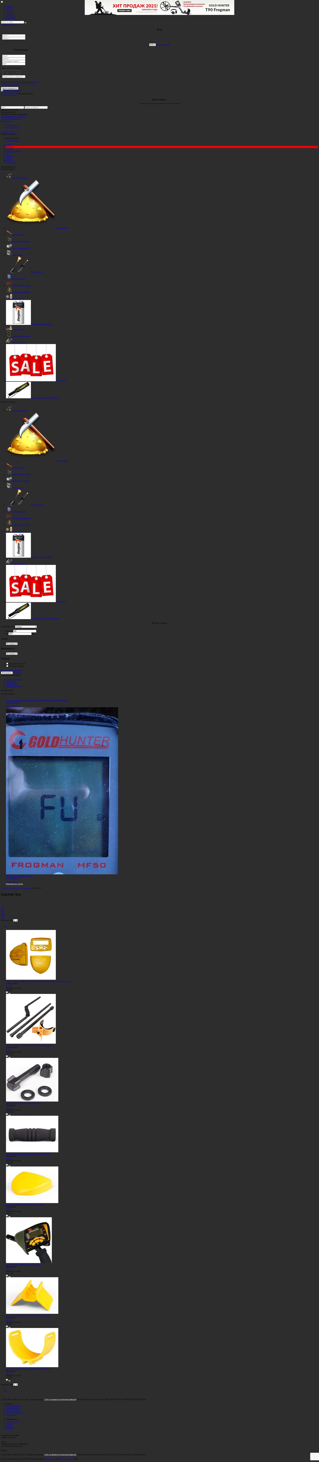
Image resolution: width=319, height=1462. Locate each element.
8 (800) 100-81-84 (9, 94)
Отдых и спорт (18, 343)
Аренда (9, 160)
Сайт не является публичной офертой (60, 1399)
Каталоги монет (19, 279)
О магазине (11, 18)
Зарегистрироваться (9, 88)
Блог (8, 154)
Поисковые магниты (21, 248)
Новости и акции (13, 151)
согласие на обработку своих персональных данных (20, 82)
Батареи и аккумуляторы (41, 324)
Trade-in (9, 145)
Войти (152, 45)
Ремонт (9, 158)
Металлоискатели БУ (21, 285)
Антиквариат (18, 329)
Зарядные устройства (21, 336)
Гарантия (10, 156)
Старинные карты (13, 679)
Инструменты (37, 272)
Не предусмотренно (16, 664)
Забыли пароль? (163, 45)
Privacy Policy (50, 1459)
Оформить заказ (8, 132)
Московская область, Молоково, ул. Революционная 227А (14, 117)
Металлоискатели (19, 178)
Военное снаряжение (21, 292)
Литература (11, 682)
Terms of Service (66, 1459)
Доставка (10, 13)
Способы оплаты (13, 1421)
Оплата (9, 11)
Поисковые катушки (21, 241)
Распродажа (61, 380)
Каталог (9, 9)
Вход (15, 25)
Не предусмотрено (16, 666)
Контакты (10, 15)
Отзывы (9, 149)
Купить (9, 986)
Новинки (10, 147)
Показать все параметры (11, 670)
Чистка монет (18, 299)
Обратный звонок (25, 94)
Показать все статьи (14, 884)
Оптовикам (11, 163)
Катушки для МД (13, 1410)
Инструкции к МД (14, 686)
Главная (9, 6)
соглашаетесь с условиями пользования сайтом (18, 84)
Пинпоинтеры (18, 235)
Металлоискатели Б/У (21, 518)
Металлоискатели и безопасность (45, 398)
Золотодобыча (62, 228)
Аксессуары (17, 255)
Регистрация (6, 25)
